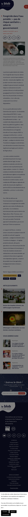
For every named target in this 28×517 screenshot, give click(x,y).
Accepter (5, 511)
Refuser (13, 511)
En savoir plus (6, 514)
